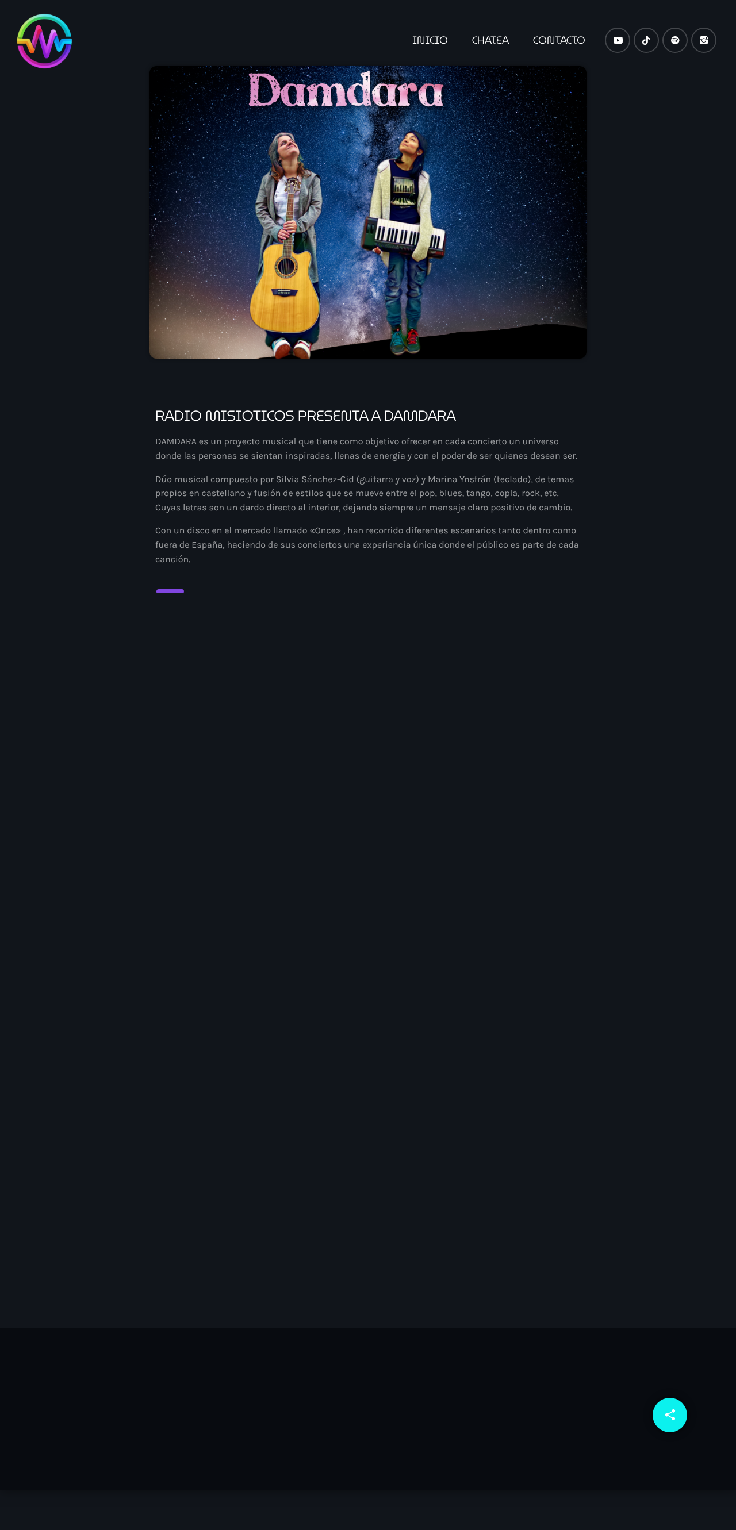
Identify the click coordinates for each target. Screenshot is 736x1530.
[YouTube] (617, 40)
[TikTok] (646, 40)
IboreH (411, 1152)
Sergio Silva (197, 1152)
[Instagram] (703, 40)
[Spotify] (675, 40)
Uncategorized (195, 1131)
